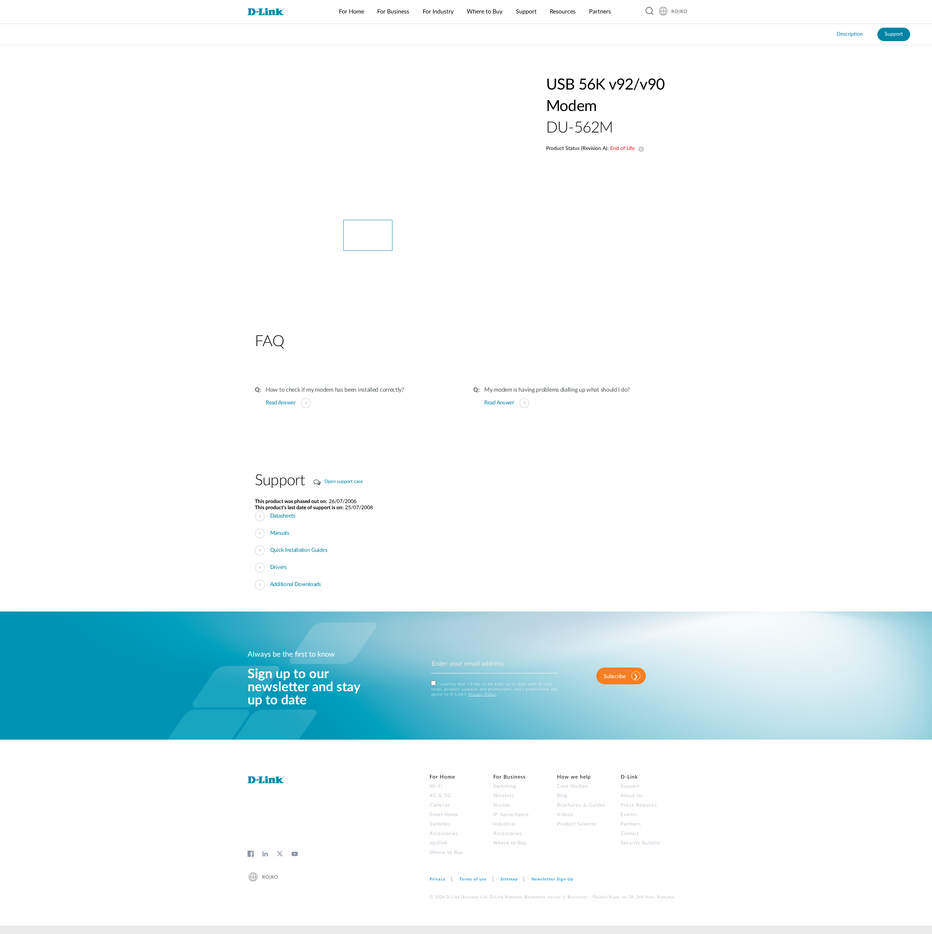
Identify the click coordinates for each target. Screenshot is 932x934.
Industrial (504, 824)
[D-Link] (270, 12)
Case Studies (572, 786)
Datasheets (283, 516)
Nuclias (502, 805)
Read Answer (281, 402)
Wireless (503, 795)
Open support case (343, 481)
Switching (504, 786)
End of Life (639, 149)
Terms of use (473, 879)
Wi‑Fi (436, 786)
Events (629, 814)
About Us (632, 795)
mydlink (439, 843)
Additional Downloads (295, 584)
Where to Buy (446, 852)
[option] (368, 147)
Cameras (440, 805)
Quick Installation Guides (299, 550)
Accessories (444, 833)
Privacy (438, 879)
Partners (631, 824)
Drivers (278, 567)
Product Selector (577, 824)
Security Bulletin (640, 843)
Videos (565, 814)
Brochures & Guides (581, 805)
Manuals (279, 533)
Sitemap (509, 879)
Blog (562, 795)
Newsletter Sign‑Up (552, 879)
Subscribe (614, 676)
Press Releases (639, 805)
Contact (630, 833)
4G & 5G (440, 795)
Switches (440, 824)
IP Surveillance (511, 814)
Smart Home (444, 814)
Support (894, 34)
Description (850, 34)
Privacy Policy (482, 694)
